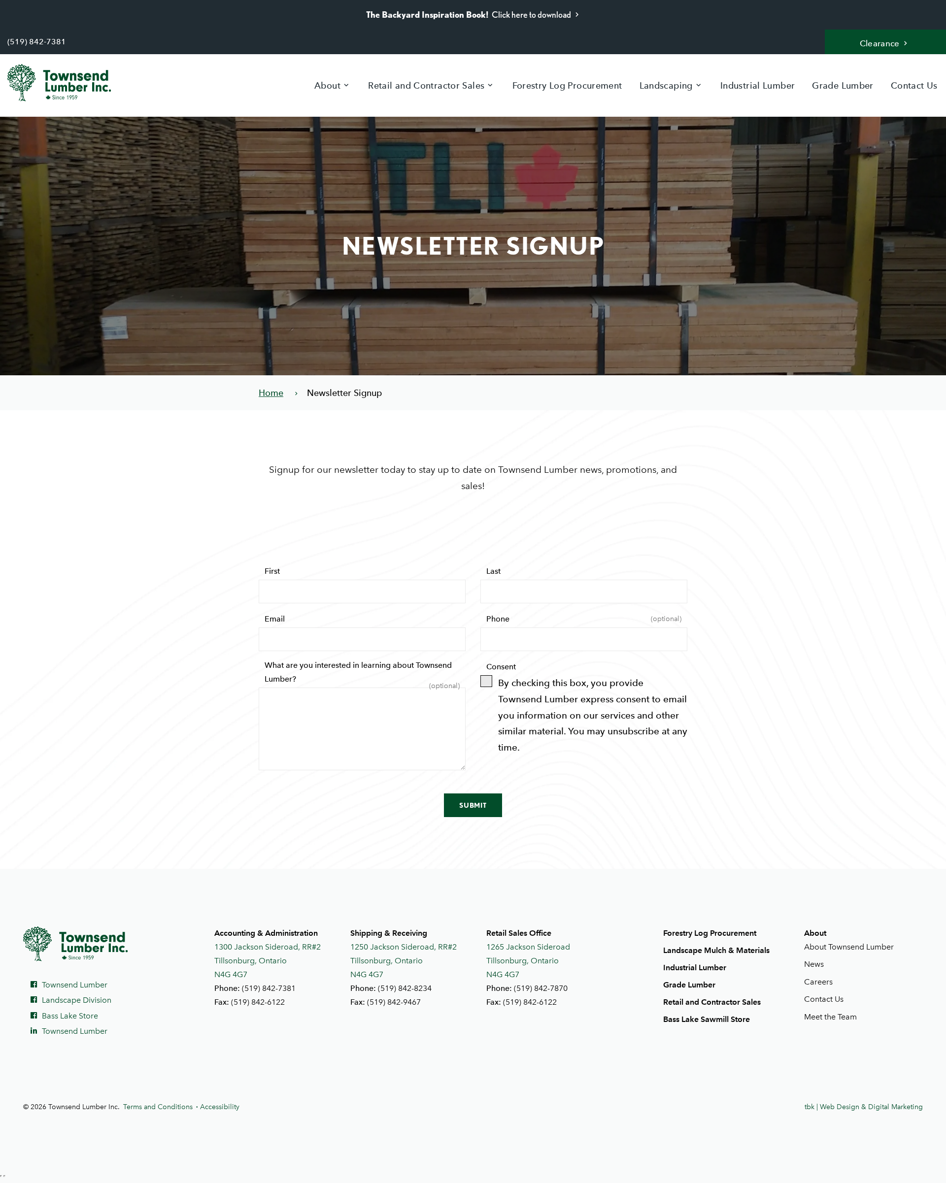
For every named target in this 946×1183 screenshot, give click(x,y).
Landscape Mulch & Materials (716, 950)
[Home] (66, 82)
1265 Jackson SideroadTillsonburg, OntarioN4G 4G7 (528, 960)
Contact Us (914, 85)
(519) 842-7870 (541, 988)
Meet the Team (830, 1016)
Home (271, 393)
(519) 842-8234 (405, 988)
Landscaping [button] (666, 85)
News (814, 964)
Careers (818, 981)
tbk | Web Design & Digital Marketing (864, 1107)
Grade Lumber (842, 85)
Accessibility (219, 1107)
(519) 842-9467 (394, 1002)
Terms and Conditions (158, 1107)
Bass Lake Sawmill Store (706, 1019)
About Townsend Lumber (849, 947)
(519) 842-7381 (36, 41)
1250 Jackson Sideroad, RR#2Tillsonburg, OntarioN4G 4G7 (403, 960)
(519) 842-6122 (258, 1002)
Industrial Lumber (757, 85)
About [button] (327, 85)
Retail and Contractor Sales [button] (426, 85)
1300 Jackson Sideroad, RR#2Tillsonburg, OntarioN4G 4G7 (267, 960)
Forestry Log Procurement (567, 85)
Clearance (880, 43)
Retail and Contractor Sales (712, 1002)
